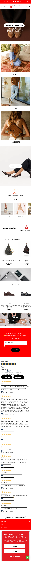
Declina (15, 551)
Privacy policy (9, 345)
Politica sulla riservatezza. (16, 541)
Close (28, 2)
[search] (5, 6)
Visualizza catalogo (2, 6)
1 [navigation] (14, 40)
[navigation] (13, 199)
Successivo (18, 377)
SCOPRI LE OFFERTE (15, 320)
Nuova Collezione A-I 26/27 (15, 25)
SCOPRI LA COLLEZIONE (15, 276)
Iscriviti (15, 350)
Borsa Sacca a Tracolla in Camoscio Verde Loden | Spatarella (9, 262)
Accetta (15, 546)
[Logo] (9, 229)
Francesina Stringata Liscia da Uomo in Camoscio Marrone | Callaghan (9, 306)
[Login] (26, 6)
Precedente (6, 377)
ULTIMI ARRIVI (15, 166)
